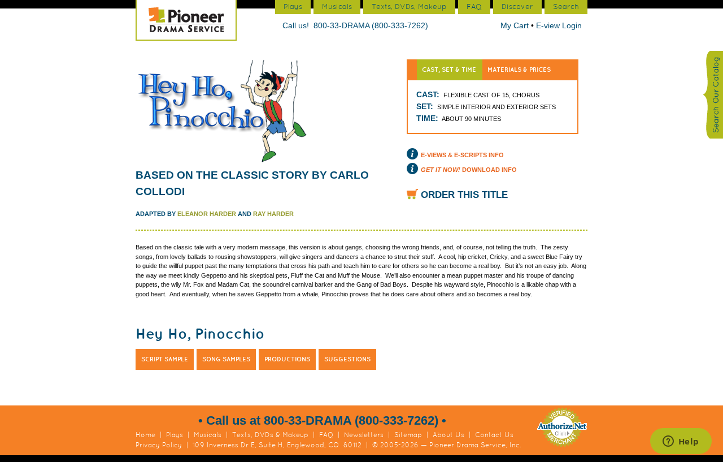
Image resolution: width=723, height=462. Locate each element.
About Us (448, 435)
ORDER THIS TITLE (464, 194)
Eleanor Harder (206, 213)
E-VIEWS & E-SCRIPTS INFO (462, 155)
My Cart (515, 25)
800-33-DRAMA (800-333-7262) (370, 25)
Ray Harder (273, 213)
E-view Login (559, 25)
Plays (174, 435)
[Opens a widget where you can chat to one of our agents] (681, 442)
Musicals (207, 435)
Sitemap (408, 435)
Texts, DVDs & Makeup (270, 435)
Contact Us (494, 435)
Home (145, 435)
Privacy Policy (159, 445)
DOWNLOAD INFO (469, 169)
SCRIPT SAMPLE (164, 359)
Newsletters (364, 435)
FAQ (326, 435)
